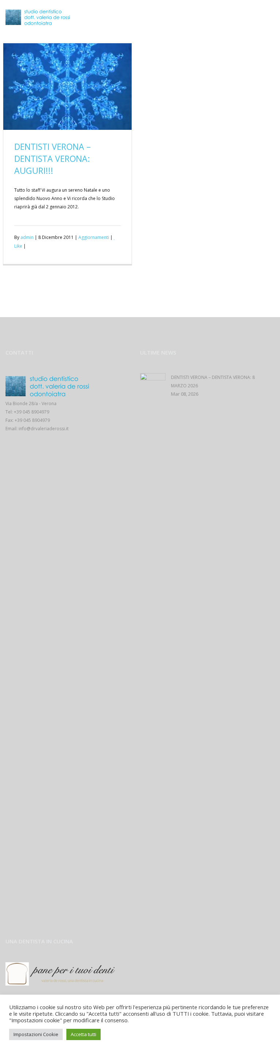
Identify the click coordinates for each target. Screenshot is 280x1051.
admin (27, 237)
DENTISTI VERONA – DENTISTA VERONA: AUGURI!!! (52, 158)
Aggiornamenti (93, 237)
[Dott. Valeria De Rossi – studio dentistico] (39, 17)
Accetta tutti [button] (83, 1034)
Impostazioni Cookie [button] (35, 1034)
